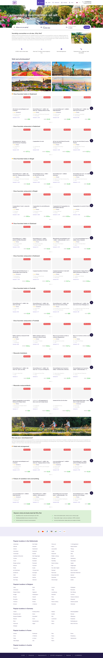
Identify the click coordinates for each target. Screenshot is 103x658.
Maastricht (54, 553)
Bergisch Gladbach (17, 616)
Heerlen (34, 577)
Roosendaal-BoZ (55, 575)
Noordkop (54, 560)
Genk (33, 587)
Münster (72, 614)
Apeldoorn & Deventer (18, 556)
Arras (14, 636)
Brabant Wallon (16, 592)
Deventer (34, 546)
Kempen (34, 599)
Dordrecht (34, 551)
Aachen (15, 611)
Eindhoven (34, 558)
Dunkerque (34, 633)
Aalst (14, 587)
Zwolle (72, 579)
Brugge (15, 594)
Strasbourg (73, 636)
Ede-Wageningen (36, 556)
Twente (72, 551)
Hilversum (54, 544)
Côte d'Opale (16, 640)
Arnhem (15, 558)
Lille (33, 640)
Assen (14, 560)
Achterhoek (15, 544)
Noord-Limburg (55, 563)
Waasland (73, 599)
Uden (72, 553)
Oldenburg (73, 616)
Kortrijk (34, 601)
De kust (15, 604)
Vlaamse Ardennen (75, 597)
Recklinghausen (74, 621)
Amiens (15, 633)
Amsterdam (15, 553)
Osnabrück (73, 618)
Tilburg (72, 549)
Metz (53, 633)
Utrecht (72, 556)
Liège (53, 589)
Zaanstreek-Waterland (75, 572)
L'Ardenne (34, 604)
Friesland (34, 565)
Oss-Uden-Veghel (55, 568)
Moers (53, 621)
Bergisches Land (16, 614)
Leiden (53, 551)
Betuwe (15, 565)
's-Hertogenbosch (74, 544)
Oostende (54, 604)
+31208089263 (78, 655)
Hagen (33, 623)
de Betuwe (15, 572)
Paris (53, 638)
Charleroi (15, 601)
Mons (53, 597)
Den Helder (34, 544)
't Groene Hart (35, 570)
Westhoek (73, 604)
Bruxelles (15, 599)
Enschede (34, 560)
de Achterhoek (16, 570)
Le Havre (34, 638)
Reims (53, 640)
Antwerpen (15, 589)
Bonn (14, 621)
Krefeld (53, 614)
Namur (53, 599)
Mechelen (54, 594)
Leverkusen (54, 618)
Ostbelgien (73, 587)
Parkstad (53, 570)
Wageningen (73, 565)
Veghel (72, 563)
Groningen (34, 572)
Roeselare (73, 589)
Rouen (72, 633)
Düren (33, 614)
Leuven (53, 587)
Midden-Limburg (55, 556)
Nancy (53, 636)
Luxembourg (54, 592)
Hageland (34, 592)
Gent (33, 589)
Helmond (34, 579)
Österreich (15, 648)
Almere (15, 549)
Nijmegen (54, 558)
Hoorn (53, 546)
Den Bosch (15, 577)
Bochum (15, 618)
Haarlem (34, 575)
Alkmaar (15, 546)
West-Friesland (74, 570)
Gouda (33, 568)
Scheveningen (55, 579)
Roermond (54, 572)
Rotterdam (54, 577)
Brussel (15, 597)
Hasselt (34, 597)
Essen (33, 618)
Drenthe (34, 553)
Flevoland (34, 563)
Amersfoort (15, 551)
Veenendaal (73, 560)
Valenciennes (73, 638)
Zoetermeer (73, 577)
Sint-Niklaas (73, 592)
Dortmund (15, 623)
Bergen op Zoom (17, 563)
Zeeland (72, 575)
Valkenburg (73, 558)
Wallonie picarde (74, 601)
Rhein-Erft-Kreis (74, 623)
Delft (14, 575)
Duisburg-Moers (36, 611)
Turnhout (73, 594)
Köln (52, 616)
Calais (14, 638)
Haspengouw (35, 594)
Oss (52, 565)
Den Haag (15, 579)
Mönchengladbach (74, 611)
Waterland (73, 568)
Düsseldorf (34, 616)
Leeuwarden (54, 549)
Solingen (15, 626)
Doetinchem (35, 549)
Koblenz (53, 611)
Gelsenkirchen (35, 621)
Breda (14, 568)
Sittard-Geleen (74, 546)
